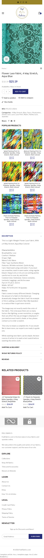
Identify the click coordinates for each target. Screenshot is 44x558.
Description (7, 236)
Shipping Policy (7, 513)
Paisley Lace (33, 114)
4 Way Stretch (17, 113)
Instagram (23, 2)
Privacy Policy (7, 509)
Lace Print (19, 114)
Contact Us (6, 486)
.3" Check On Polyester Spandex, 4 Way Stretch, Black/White (32, 399)
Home (4, 68)
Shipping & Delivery (10, 347)
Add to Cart (20, 91)
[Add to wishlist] (18, 379)
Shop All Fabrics (7, 463)
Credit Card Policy (8, 505)
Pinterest (26, 2)
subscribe (35, 536)
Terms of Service (8, 517)
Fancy (29, 113)
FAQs (4, 490)
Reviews (5, 359)
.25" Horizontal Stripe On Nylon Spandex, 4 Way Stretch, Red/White (11, 399)
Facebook (21, 2)
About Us (5, 482)
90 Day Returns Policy (12, 353)
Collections (6, 458)
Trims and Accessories (10, 467)
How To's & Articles (9, 494)
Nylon (26, 114)
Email (18, 2)
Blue (24, 113)
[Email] (11, 120)
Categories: (6, 113)
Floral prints (36, 113)
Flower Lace (6, 114)
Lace (13, 114)
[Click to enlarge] (6, 59)
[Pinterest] (14, 120)
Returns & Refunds (9, 471)
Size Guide (8, 102)
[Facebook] (9, 120)
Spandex (5, 116)
